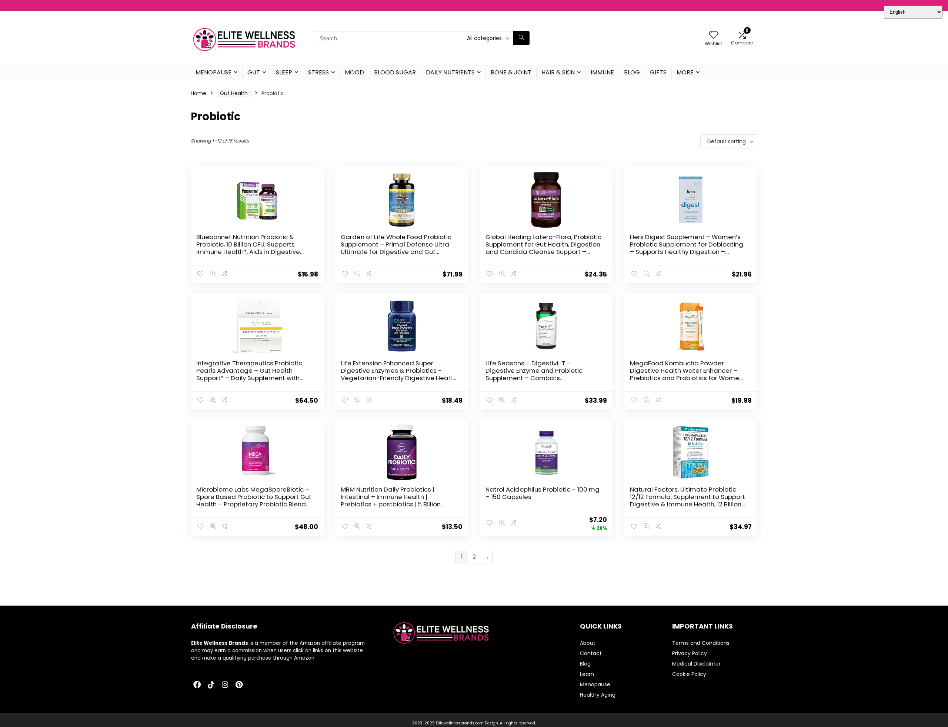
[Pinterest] (239, 685)
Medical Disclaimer (696, 663)
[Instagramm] (225, 685)
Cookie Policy (689, 674)
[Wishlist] (713, 35)
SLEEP (284, 72)
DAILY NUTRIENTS (450, 72)
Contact (591, 653)
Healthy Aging (597, 694)
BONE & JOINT (511, 72)
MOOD (354, 72)
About (587, 643)
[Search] (521, 38)
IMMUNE (602, 72)
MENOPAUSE (213, 72)
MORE (685, 72)
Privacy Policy (689, 653)
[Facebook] (197, 685)
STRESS (318, 72)
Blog (585, 663)
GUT (253, 72)
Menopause (595, 684)
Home (198, 93)
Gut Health (234, 93)
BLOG (632, 72)
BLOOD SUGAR (395, 72)
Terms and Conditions (701, 643)
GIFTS (658, 72)
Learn (587, 674)
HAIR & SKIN (558, 72)
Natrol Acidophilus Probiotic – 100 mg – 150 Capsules (542, 493)
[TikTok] (211, 685)
